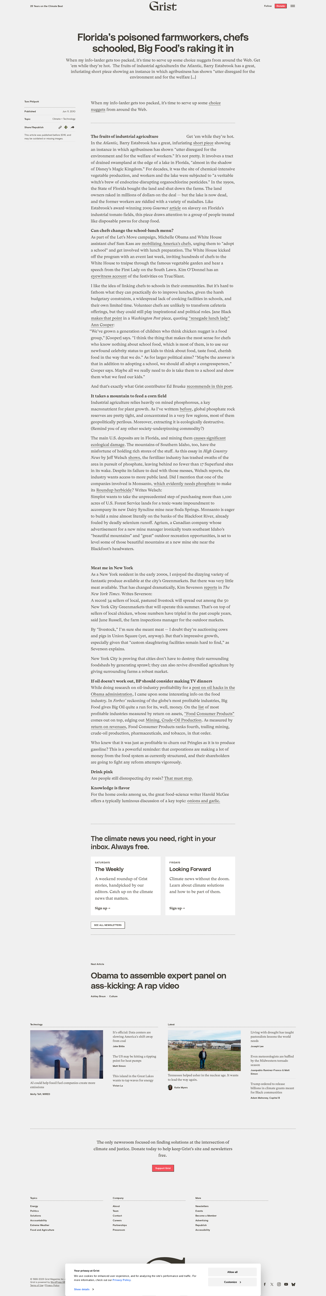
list (201, 707)
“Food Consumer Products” (209, 713)
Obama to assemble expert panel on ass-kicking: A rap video (158, 980)
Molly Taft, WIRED (40, 1094)
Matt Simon (119, 1065)
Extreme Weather (39, 1225)
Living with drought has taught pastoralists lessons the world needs (272, 1037)
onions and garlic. (203, 800)
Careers (117, 1220)
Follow (268, 5)
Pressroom (119, 1229)
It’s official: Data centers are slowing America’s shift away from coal (133, 1037)
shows (134, 457)
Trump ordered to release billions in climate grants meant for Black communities (272, 1088)
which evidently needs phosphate (184, 483)
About (116, 1206)
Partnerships (120, 1225)
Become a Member (205, 1215)
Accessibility (202, 1229)
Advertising (201, 1220)
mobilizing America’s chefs (166, 243)
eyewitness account (109, 276)
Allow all (232, 1272)
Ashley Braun (98, 996)
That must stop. (178, 778)
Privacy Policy (52, 1285)
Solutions (35, 1215)
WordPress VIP (58, 1282)
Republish (201, 1225)
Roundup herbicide (114, 490)
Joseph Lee (257, 1046)
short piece (203, 143)
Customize (230, 1281)
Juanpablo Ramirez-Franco (266, 1070)
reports (210, 587)
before (186, 409)
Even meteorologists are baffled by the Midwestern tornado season (272, 1061)
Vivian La (118, 1085)
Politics (34, 1210)
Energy (34, 1206)
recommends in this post (209, 386)
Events (199, 1210)
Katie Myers (181, 1087)
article (175, 208)
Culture (113, 996)
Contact (117, 1215)
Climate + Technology (63, 118)
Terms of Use (36, 1285)
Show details (81, 1289)
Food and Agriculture (42, 1229)
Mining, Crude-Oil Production (174, 720)
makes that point (106, 318)
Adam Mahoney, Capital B (265, 1097)
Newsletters (202, 1206)
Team (116, 1210)
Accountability (38, 1220)
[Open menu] (293, 6)
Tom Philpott (31, 101)
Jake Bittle (119, 1046)
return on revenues (108, 726)
